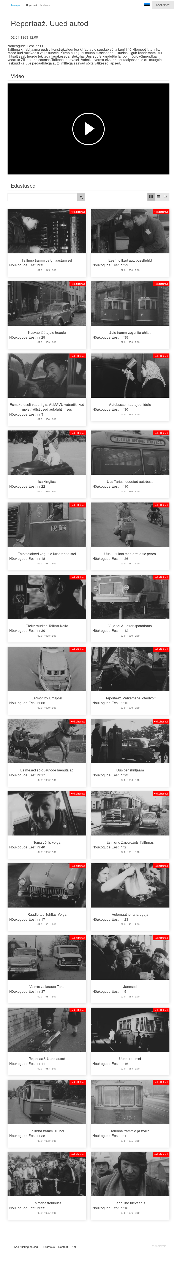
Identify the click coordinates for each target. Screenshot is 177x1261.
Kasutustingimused (26, 1247)
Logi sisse (162, 5)
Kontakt (63, 1247)
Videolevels (159, 1246)
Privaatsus (47, 1247)
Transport (16, 5)
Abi (74, 1247)
